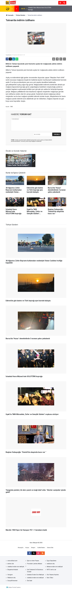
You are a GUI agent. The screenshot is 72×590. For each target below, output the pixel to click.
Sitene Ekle (50, 547)
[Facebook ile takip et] (29, 553)
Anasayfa (10, 15)
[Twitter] (10, 59)
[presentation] (12, 9)
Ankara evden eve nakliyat (55, 566)
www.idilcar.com (12, 560)
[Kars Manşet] (11, 2)
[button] (57, 59)
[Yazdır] (53, 59)
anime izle (10, 563)
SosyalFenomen (12, 580)
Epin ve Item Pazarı (33, 560)
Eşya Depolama (51, 560)
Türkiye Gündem (20, 15)
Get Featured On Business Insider (35, 571)
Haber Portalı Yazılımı (15, 587)
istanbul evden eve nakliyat (15, 566)
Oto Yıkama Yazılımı (53, 574)
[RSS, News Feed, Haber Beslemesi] (42, 553)
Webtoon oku (11, 577)
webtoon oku (51, 563)
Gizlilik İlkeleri (41, 547)
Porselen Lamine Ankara (34, 563)
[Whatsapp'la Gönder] (16, 59)
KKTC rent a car (51, 569)
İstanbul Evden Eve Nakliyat (35, 574)
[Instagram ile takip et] (38, 553)
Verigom (10, 574)
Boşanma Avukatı (12, 569)
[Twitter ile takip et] (34, 553)
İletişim (33, 547)
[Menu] (60, 2)
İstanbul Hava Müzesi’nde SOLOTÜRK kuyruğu (39, 8)
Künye (27, 547)
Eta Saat (29, 580)
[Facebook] (7, 59)
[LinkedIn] (13, 59)
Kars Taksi (50, 577)
